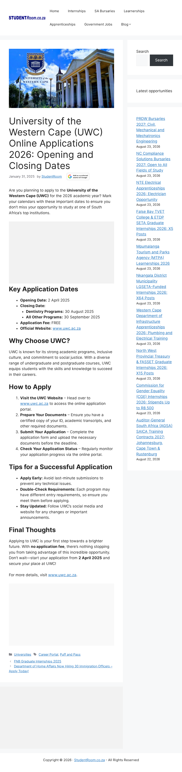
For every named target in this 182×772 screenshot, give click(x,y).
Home (54, 11)
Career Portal (48, 654)
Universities (22, 654)
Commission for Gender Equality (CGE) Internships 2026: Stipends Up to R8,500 (153, 396)
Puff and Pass (70, 654)
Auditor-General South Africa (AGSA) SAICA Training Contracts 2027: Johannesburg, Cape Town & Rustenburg (154, 437)
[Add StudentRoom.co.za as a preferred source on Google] (78, 176)
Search (142, 51)
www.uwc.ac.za (67, 328)
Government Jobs (98, 24)
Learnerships (134, 11)
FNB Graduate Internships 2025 (37, 661)
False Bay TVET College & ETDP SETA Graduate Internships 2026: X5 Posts (154, 222)
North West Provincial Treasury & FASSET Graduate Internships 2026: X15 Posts (154, 361)
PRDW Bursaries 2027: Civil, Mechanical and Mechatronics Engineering (150, 129)
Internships (77, 11)
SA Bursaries (105, 11)
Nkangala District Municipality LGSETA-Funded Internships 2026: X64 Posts (151, 286)
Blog (124, 24)
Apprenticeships (62, 24)
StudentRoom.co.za (89, 760)
